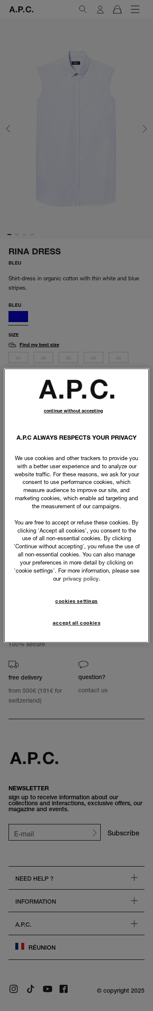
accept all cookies (76, 623)
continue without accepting (73, 411)
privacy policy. (81, 578)
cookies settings (76, 602)
